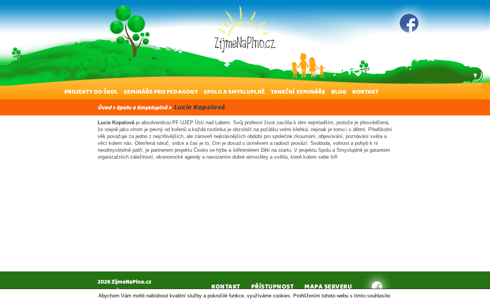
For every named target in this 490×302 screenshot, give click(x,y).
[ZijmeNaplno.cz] (245, 28)
